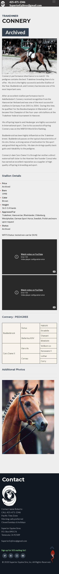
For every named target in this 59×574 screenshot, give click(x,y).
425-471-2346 (17, 2)
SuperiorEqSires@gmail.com (25, 5)
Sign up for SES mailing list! (13, 550)
